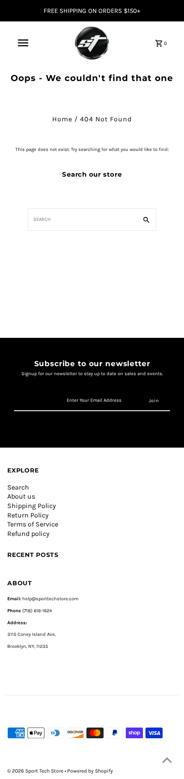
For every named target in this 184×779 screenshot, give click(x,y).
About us (21, 496)
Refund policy (28, 533)
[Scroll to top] (166, 761)
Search (18, 487)
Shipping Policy (31, 506)
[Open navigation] (23, 43)
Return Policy (27, 515)
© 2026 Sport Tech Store (36, 771)
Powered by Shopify (90, 771)
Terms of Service (32, 524)
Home (62, 119)
